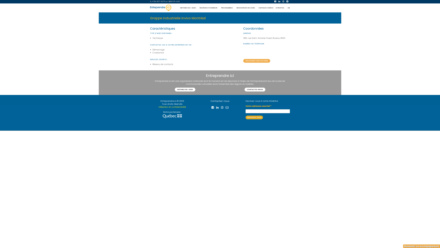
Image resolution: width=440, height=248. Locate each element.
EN (289, 8)
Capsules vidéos (265, 8)
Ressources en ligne (245, 8)
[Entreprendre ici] (160, 8)
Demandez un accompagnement (421, 246)
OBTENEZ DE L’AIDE (188, 8)
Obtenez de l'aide (185, 89)
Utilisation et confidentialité (172, 107)
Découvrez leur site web (257, 61)
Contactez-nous (255, 89)
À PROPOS (280, 8)
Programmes (227, 8)
